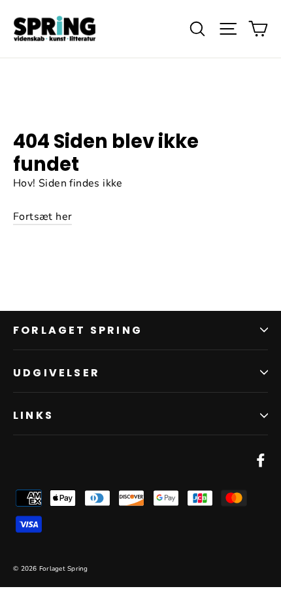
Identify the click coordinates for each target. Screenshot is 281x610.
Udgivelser (56, 372)
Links (33, 415)
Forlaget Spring (77, 330)
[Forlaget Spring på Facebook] (261, 460)
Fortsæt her (42, 216)
